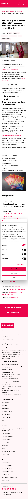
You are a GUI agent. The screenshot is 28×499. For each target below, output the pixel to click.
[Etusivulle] (6, 4)
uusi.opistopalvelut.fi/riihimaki (10, 69)
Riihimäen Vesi (6, 463)
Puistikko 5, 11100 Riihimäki (13, 213)
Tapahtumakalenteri (7, 436)
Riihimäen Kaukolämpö (8, 469)
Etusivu (4, 11)
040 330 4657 (9, 216)
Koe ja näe (4, 405)
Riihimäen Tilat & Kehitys (8, 466)
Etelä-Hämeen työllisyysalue (9, 477)
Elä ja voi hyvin (12, 289)
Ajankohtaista (11, 11)
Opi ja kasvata (21, 289)
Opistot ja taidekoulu (7, 294)
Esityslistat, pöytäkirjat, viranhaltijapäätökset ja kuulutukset (14, 429)
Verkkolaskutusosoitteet (8, 451)
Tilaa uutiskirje (6, 433)
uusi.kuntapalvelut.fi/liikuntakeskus (11, 135)
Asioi (3, 420)
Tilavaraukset (5, 454)
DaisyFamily (5, 445)
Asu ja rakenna (6, 402)
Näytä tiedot (20, 264)
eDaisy (3, 448)
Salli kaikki (14, 268)
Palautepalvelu (18, 313)
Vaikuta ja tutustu (6, 417)
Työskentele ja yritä (7, 411)
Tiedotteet (19, 11)
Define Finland (5, 481)
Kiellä (14, 277)
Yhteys (19, 4)
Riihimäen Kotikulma (7, 472)
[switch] (24, 250)
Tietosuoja (5, 492)
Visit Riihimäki (5, 475)
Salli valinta (14, 273)
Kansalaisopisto (13, 292)
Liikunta (20, 292)
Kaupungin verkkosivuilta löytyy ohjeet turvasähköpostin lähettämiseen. (13, 356)
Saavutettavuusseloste (16, 492)
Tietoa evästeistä (6, 494)
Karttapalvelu (5, 442)
